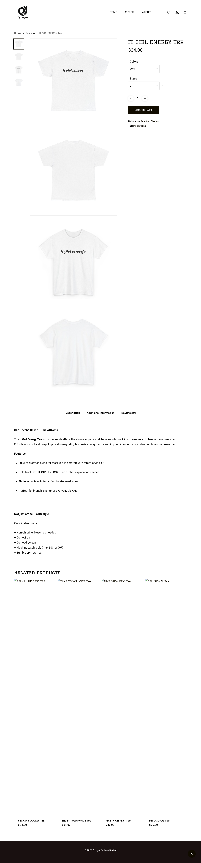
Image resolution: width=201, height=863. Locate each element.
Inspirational (140, 126)
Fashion (30, 33)
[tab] (72, 413)
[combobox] (144, 69)
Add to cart (143, 110)
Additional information (100, 412)
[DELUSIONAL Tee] (166, 697)
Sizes (133, 78)
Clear (167, 85)
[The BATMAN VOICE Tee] (78, 697)
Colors (134, 61)
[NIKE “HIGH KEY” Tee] (122, 697)
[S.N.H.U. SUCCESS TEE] (35, 697)
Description (72, 412)
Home (17, 33)
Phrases (154, 121)
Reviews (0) (128, 412)
